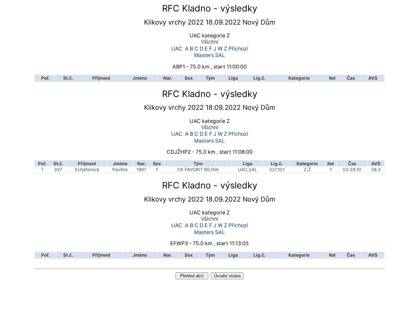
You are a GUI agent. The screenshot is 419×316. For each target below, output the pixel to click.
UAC (176, 49)
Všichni (209, 42)
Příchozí (238, 49)
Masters (204, 55)
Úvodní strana (227, 275)
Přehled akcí (192, 275)
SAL (220, 55)
